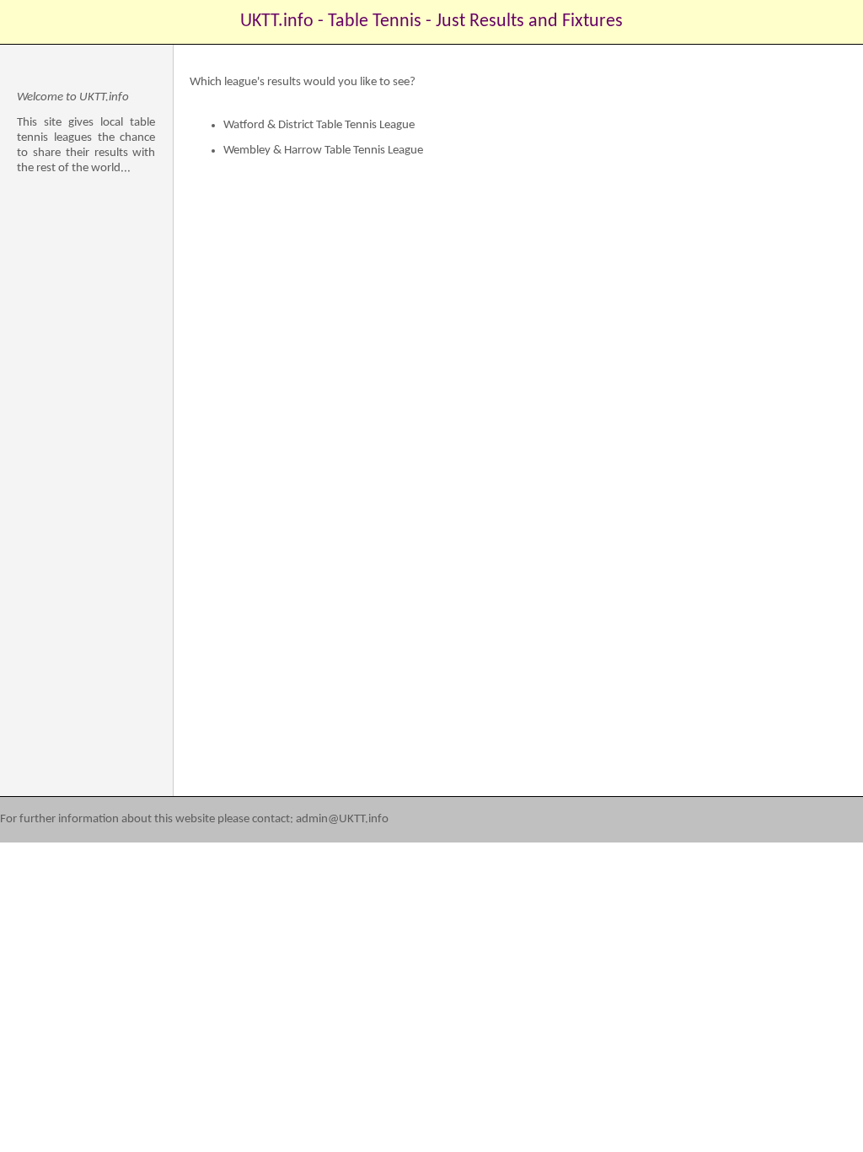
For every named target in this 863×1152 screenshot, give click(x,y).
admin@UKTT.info (342, 819)
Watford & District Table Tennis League (319, 125)
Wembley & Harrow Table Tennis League (323, 150)
